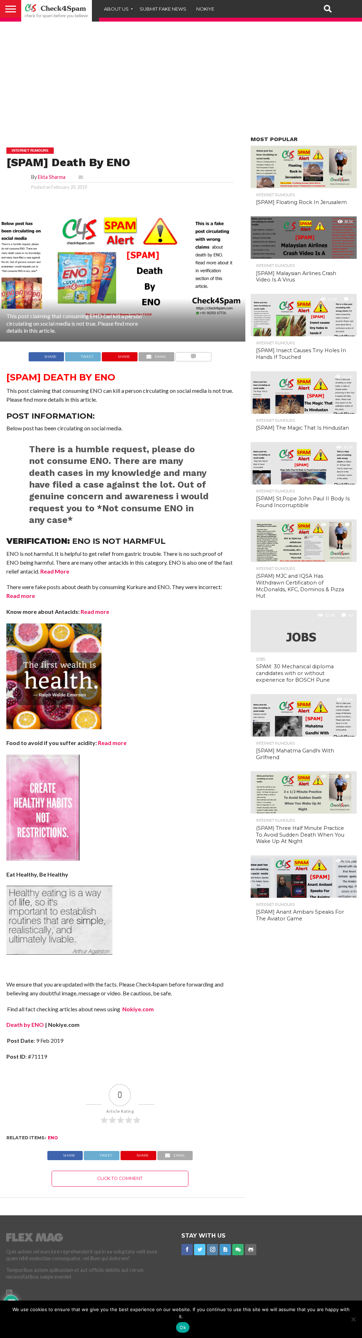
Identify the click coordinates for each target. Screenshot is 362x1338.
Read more (20, 595)
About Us (116, 9)
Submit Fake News (163, 9)
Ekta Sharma (51, 177)
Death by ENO (25, 1024)
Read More (54, 571)
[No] (353, 1319)
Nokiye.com (137, 1009)
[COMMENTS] (193, 354)
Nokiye (205, 9)
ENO (53, 1137)
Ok (183, 1327)
